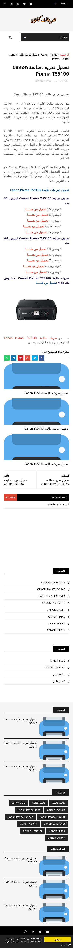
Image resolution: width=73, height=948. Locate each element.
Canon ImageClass (53, 582)
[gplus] (5, 4)
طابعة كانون (59, 674)
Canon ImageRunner (52, 596)
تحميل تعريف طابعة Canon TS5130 (46, 428)
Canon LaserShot (53, 603)
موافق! (57, 939)
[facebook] (31, 4)
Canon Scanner (55, 667)
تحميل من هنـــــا (35, 209)
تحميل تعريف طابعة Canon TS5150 (46, 393)
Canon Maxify (56, 609)
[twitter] (24, 4)
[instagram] (12, 4)
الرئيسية (64, 54)
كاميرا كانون (59, 681)
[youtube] (18, 4)
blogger (10, 497)
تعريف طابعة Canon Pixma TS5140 (30, 338)
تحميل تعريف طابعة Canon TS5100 (46, 464)
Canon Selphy (56, 623)
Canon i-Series (56, 630)
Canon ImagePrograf (51, 589)
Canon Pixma (49, 54)
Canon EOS (58, 660)
